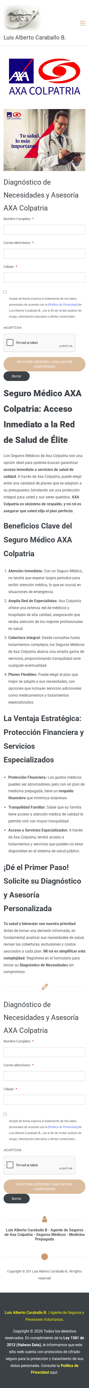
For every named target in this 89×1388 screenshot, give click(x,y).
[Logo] (22, 18)
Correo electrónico (19, 243)
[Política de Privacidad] (63, 304)
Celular (10, 267)
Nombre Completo (19, 219)
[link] (44, 56)
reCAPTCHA (12, 328)
